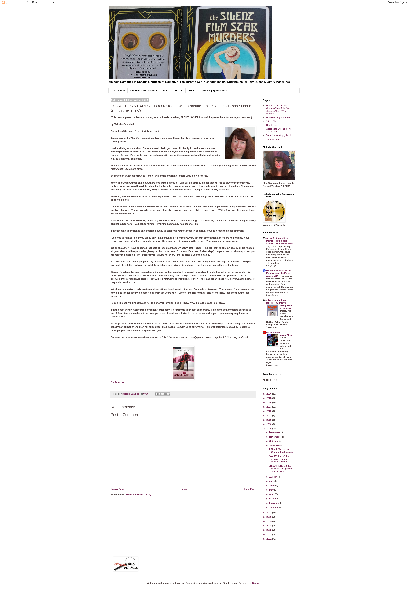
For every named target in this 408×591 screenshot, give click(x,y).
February (274, 503)
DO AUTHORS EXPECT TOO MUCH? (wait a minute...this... (281, 469)
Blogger (256, 583)
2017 (269, 512)
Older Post (249, 489)
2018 (269, 428)
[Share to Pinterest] (168, 394)
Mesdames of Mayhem (278, 270)
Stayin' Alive (286, 335)
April (272, 494)
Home (184, 489)
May (271, 490)
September (275, 445)
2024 (269, 402)
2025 (269, 398)
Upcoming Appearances (214, 90)
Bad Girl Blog (118, 90)
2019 (269, 424)
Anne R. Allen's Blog (277, 238)
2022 (269, 411)
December (275, 432)
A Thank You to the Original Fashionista (281, 450)
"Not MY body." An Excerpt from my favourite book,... (279, 459)
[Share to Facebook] (165, 394)
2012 (269, 534)
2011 (269, 538)
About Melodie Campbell (143, 90)
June (272, 485)
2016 (269, 517)
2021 (269, 415)
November (275, 436)
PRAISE (192, 90)
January (274, 507)
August (273, 476)
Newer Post (117, 489)
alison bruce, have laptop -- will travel (276, 301)
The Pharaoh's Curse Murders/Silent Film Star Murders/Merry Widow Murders (278, 109)
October (274, 441)
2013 (269, 530)
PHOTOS (178, 90)
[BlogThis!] (159, 394)
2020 (269, 420)
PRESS (165, 90)
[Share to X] (162, 394)
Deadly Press (273, 332)
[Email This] (156, 394)
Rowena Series (273, 139)
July (271, 481)
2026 (269, 393)
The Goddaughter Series (278, 117)
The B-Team (272, 125)
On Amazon (117, 382)
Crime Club (271, 121)
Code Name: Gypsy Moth (278, 135)
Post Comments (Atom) (138, 494)
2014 (269, 525)
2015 (269, 521)
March (273, 498)
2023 (269, 407)
